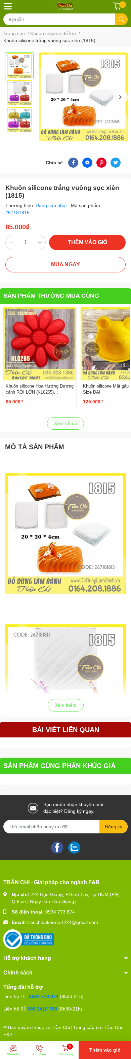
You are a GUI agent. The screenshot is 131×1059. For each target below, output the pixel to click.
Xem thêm (66, 705)
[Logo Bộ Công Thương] (28, 939)
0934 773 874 (60, 912)
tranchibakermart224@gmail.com (62, 922)
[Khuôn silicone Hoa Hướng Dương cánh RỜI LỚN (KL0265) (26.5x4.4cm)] (39, 343)
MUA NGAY (65, 264)
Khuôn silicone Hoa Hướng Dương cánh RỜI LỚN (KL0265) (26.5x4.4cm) (40, 392)
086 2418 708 (42, 1009)
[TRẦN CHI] (65, 6)
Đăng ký (113, 826)
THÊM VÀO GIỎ (87, 242)
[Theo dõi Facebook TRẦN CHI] (57, 847)
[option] (19, 65)
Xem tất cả (65, 423)
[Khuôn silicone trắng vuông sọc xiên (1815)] (83, 96)
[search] (121, 19)
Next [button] (120, 97)
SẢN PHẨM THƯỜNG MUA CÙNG (51, 295)
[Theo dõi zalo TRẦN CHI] (74, 847)
